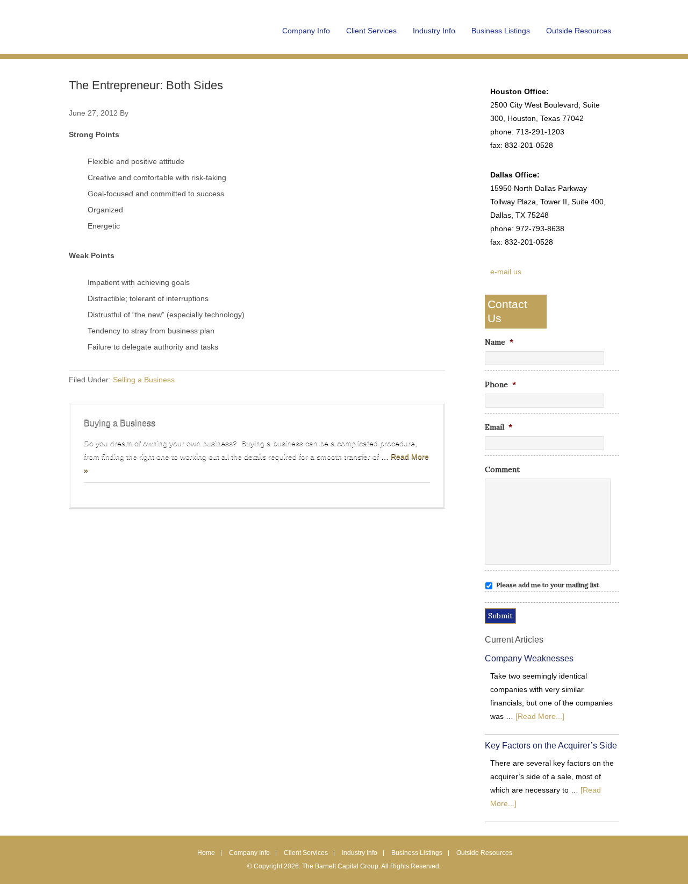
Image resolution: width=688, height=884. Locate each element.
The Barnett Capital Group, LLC (136, 38)
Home (206, 853)
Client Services (306, 853)
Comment (502, 469)
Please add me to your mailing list (547, 585)
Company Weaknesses (529, 658)
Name (499, 342)
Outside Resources (484, 853)
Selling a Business (144, 379)
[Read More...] (539, 716)
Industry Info (359, 853)
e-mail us (505, 271)
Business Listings (416, 853)
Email (498, 427)
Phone (500, 384)
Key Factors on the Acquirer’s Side (551, 745)
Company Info (249, 853)
